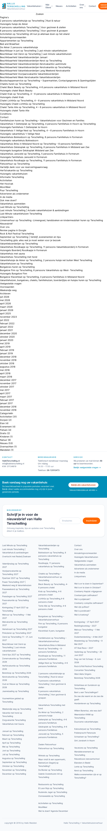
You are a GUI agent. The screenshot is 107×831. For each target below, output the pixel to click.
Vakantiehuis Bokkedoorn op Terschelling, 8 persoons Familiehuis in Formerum (41, 137)
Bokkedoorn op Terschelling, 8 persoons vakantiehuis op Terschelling (52, 555)
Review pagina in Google (13, 230)
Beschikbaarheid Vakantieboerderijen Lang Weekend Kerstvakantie (35, 70)
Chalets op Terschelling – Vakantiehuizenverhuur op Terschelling (50, 576)
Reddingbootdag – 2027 (85, 626)
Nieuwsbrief (6, 223)
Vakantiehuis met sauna (12, 253)
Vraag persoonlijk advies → (83, 490)
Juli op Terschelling (11, 754)
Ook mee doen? (8, 200)
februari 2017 (7, 400)
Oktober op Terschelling (13, 766)
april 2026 (5, 303)
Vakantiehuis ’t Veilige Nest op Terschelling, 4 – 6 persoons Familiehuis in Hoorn (42, 130)
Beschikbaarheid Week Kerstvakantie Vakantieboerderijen (30, 77)
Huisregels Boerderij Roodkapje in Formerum (23, 250)
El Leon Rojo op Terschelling (51, 788)
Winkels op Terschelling (49, 755)
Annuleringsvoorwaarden (13, 37)
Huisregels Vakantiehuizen (86, 557)
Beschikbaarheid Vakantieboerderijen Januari (23, 57)
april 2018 (5, 373)
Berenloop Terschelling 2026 (87, 678)
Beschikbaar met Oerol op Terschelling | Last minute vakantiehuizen (35, 54)
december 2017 (8, 380)
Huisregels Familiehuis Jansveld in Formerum (23, 157)
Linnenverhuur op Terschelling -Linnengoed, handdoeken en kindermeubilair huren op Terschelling (51, 220)
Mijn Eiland (48, 6)
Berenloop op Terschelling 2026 (16, 673)
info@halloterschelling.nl (13, 463)
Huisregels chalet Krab (12, 97)
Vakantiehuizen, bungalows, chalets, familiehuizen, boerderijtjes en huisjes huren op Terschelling (50, 280)
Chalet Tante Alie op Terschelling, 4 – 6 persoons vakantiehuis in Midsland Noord (43, 107)
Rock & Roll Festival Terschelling (17, 233)
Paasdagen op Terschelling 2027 (17, 596)
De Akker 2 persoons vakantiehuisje (19, 47)
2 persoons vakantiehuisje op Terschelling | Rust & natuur (30, 20)
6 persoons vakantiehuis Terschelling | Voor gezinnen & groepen (34, 30)
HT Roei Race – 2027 (83, 648)
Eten (2, 423)
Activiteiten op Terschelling (50, 803)
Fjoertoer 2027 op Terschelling (16, 578)
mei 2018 (5, 370)
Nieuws (59, 6)
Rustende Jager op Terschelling (52, 792)
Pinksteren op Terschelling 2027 (16, 633)
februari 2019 (7, 350)
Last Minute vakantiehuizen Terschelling (21, 213)
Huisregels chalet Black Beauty (16, 90)
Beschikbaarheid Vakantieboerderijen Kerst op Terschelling (31, 60)
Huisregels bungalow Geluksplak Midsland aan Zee (27, 150)
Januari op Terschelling (12, 731)
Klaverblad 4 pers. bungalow (51, 631)
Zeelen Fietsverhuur (47, 744)
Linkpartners (6, 217)
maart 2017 (6, 396)
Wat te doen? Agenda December (53, 811)
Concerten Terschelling (84, 670)
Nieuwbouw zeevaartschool (86, 759)
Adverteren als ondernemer (14, 193)
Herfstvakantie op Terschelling (16, 170)
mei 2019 (5, 343)
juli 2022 (4, 320)
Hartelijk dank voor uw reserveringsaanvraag (24, 167)
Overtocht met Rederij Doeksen (16, 556)
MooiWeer (5, 187)
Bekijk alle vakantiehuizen (83, 485)
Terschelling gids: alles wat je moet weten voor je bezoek (30, 240)
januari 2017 (6, 403)
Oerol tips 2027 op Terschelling (16, 654)
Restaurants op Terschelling (51, 784)
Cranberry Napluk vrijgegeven (88, 591)
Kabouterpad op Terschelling (87, 729)
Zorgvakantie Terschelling (14, 720)
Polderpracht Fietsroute (85, 733)
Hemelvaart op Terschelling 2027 (17, 629)
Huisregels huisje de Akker (14, 24)
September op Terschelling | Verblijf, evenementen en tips (30, 237)
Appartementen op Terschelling (16, 40)
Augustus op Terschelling (13, 758)
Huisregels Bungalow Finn (13, 273)
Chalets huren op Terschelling (15, 83)
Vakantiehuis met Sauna (13, 724)
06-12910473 (53, 470)
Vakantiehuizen (34, 6)
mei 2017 (4, 390)
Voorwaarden (7, 286)
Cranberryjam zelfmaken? (86, 595)
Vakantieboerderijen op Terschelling (19, 243)
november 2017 (8, 383)
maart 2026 (6, 306)
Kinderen (4, 436)
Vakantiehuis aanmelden (12, 203)
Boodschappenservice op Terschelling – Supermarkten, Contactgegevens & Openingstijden (48, 80)
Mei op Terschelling (11, 746)
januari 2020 (6, 340)
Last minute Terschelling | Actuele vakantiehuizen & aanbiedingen (34, 210)
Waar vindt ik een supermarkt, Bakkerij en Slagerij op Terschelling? (52, 762)
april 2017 (5, 393)
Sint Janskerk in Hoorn (84, 740)
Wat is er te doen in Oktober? (87, 587)
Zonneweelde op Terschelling (51, 796)
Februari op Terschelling (13, 735)
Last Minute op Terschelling (14, 207)
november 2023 (8, 316)
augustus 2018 (7, 366)
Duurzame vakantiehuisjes (86, 722)
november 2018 (8, 360)
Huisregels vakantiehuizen (13, 173)
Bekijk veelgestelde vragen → (87, 467)
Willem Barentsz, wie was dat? (88, 710)
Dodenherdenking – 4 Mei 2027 (88, 637)
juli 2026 (4, 296)
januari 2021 (6, 330)
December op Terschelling (14, 774)
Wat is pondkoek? (82, 611)
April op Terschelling (11, 743)
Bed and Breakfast (9, 44)
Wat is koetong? (81, 614)
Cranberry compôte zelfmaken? (88, 603)
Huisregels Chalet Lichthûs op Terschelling (22, 103)
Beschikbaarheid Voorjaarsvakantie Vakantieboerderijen (29, 74)
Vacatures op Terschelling (86, 748)
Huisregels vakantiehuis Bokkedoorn (19, 140)
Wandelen (5, 449)
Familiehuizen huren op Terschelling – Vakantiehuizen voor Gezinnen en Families (42, 120)
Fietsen (4, 430)
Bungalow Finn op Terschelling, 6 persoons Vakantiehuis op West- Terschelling (41, 270)
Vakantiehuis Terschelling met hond (18, 257)
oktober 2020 (7, 336)
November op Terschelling (14, 770)
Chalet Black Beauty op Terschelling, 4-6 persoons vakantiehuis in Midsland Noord (43, 87)
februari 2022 (7, 323)
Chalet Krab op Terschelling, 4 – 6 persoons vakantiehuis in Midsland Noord (40, 93)
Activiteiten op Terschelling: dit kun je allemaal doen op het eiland (35, 34)
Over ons (82, 6)
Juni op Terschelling (11, 750)
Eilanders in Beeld (82, 763)
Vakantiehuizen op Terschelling (16, 263)
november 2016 (8, 410)
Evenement (6, 426)
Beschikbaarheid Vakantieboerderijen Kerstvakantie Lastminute (33, 64)
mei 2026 (5, 300)
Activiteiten (71, 6)
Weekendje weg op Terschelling (16, 709)
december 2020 (8, 333)
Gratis (3, 433)
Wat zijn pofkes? (81, 607)
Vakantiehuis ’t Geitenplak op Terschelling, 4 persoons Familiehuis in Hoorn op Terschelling (48, 123)
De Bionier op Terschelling (50, 770)
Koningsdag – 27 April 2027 (86, 622)
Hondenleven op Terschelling (87, 703)
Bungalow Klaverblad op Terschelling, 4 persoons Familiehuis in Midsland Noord (42, 276)
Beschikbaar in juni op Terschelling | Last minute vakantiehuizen (33, 50)
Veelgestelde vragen (10, 283)
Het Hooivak (6, 183)
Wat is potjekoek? (82, 599)
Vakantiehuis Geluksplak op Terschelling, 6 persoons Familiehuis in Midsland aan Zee (44, 147)
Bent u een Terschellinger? (86, 692)
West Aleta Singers (82, 674)
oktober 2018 (7, 363)
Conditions (5, 113)
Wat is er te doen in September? (88, 583)
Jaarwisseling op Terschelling (15, 691)
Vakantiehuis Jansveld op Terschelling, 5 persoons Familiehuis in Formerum (39, 153)
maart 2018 (6, 376)
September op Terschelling (14, 762)
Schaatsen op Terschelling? (86, 736)
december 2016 (8, 406)
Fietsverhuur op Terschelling (15, 163)
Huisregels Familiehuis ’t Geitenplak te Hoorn (23, 127)
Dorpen (4, 420)
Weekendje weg (8, 290)
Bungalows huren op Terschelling (17, 266)
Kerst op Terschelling (83, 770)
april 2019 (5, 346)
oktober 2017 (7, 386)
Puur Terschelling (9, 190)
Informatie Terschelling (12, 177)
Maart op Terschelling (12, 739)
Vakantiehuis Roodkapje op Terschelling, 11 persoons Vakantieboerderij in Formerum (44, 247)
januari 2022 (6, 326)
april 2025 (5, 313)
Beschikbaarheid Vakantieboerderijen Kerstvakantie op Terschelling (35, 67)
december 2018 (8, 356)
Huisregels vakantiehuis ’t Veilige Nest (20, 133)
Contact (92, 6)
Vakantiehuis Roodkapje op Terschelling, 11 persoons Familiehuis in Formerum (41, 160)
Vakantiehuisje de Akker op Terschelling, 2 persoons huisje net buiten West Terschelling (46, 260)
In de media (6, 197)
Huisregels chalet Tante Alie (14, 110)
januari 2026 (6, 310)
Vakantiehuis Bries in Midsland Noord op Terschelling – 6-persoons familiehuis (41, 143)
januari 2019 (6, 353)
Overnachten (6, 446)
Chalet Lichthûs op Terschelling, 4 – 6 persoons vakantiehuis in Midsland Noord (42, 100)
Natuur (3, 440)
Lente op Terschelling (84, 766)
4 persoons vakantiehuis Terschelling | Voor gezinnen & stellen (33, 27)
